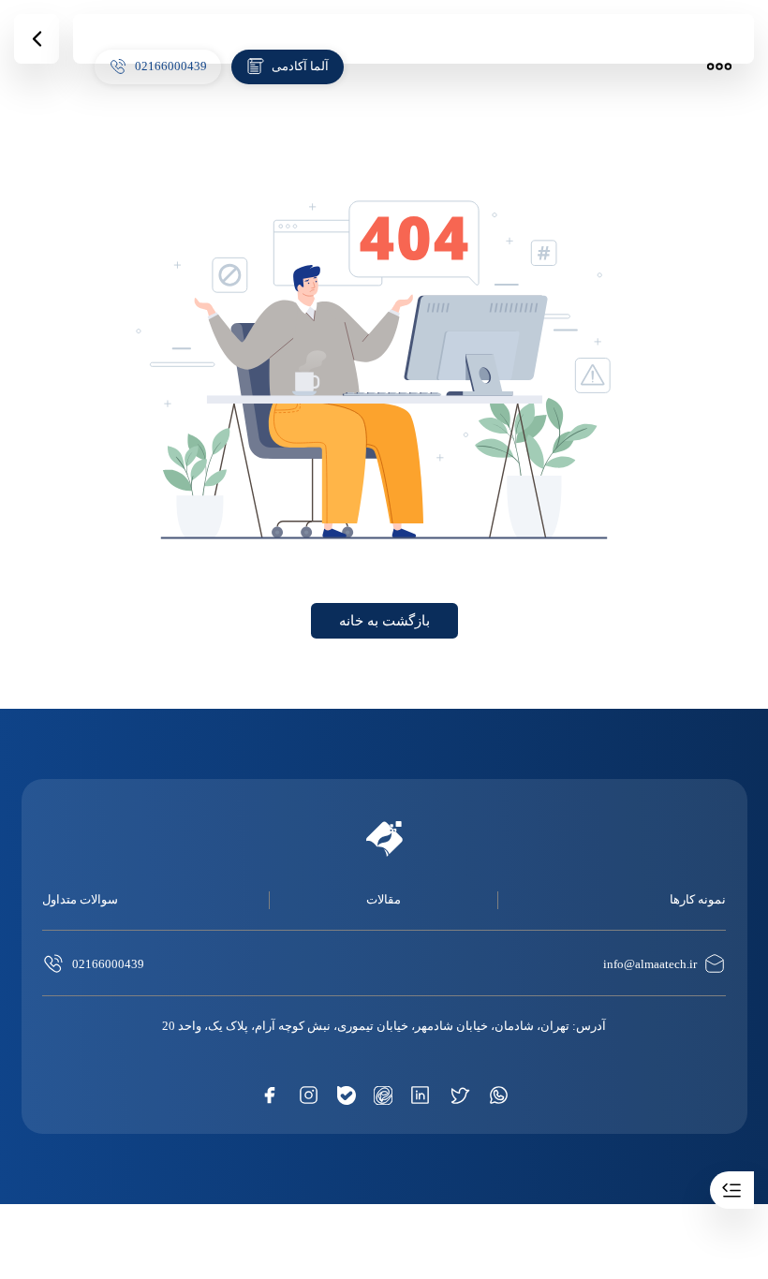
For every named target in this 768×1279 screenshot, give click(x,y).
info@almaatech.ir (650, 964)
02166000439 (108, 964)
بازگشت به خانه (384, 620)
